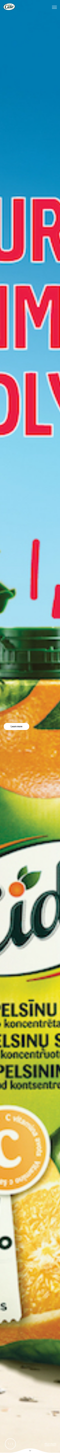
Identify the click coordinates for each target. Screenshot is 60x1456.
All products (50, 1444)
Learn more (16, 726)
